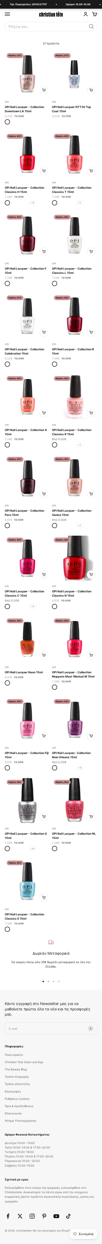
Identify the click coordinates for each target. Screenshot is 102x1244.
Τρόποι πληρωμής (17, 1076)
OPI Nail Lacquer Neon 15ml (24, 672)
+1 (79, 202)
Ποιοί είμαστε (14, 1055)
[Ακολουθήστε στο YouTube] (56, 1216)
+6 (32, 848)
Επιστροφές (13, 1091)
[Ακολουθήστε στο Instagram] (32, 1216)
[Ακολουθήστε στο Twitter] (20, 1216)
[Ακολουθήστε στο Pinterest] (44, 1216)
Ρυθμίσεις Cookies (17, 1098)
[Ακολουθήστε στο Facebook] (8, 1216)
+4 (32, 202)
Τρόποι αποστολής (17, 1084)
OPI (7, 101)
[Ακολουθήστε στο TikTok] (68, 1216)
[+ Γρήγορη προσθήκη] (44, 90)
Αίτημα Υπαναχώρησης (20, 1120)
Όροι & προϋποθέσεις (19, 1106)
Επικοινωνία (13, 1113)
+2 (32, 606)
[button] (91, 26)
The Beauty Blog (16, 1069)
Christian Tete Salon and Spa (24, 1062)
